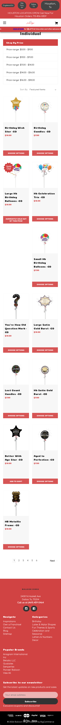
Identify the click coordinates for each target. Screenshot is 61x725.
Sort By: (24, 90)
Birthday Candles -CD (42, 129)
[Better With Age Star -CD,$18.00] (16, 437)
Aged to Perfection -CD (44, 457)
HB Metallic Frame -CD (13, 523)
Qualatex (8, 664)
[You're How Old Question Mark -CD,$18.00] (16, 306)
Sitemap (7, 634)
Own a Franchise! (12, 624)
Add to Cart (16, 481)
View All (7, 673)
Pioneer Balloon (11, 670)
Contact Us (9, 628)
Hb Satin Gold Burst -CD (43, 391)
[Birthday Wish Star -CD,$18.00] (16, 109)
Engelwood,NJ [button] (8, 5)
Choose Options (45, 218)
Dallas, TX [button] (33, 5)
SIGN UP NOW (16, 29)
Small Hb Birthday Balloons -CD (42, 262)
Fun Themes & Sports (43, 628)
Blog (5, 631)
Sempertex (8, 667)
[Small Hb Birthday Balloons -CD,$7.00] (45, 241)
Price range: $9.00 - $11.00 (19, 57)
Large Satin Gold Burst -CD (44, 326)
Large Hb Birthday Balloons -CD (13, 196)
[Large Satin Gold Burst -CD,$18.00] (45, 306)
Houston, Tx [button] (50, 5)
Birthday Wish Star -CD (14, 129)
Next (53, 561)
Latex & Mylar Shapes (44, 624)
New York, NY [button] (22, 5)
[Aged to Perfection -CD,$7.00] (45, 437)
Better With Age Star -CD (14, 457)
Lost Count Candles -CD (13, 391)
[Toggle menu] (7, 23)
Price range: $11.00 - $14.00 (20, 65)
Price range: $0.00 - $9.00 (19, 49)
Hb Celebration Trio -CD (44, 195)
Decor (35, 640)
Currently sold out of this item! (16, 219)
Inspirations (9, 621)
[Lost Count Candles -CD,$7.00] (16, 372)
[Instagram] (26, 609)
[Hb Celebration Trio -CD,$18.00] (45, 175)
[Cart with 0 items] (52, 22)
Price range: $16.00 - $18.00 (20, 80)
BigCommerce (47, 722)
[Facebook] (34, 609)
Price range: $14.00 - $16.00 (20, 72)
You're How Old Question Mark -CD (16, 328)
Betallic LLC (9, 660)
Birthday (36, 621)
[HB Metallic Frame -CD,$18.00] (16, 503)
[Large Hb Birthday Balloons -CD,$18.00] (16, 175)
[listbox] (43, 89)
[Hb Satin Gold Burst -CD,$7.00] (45, 372)
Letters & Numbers (42, 637)
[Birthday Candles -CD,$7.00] (45, 109)
